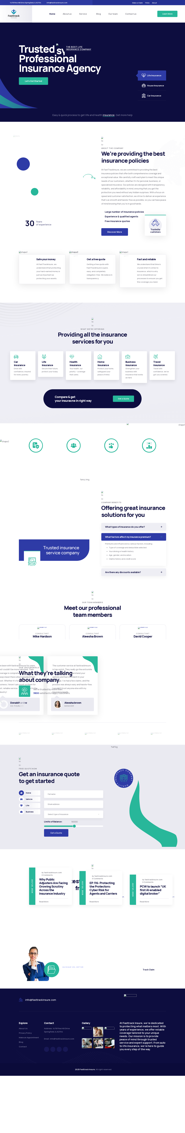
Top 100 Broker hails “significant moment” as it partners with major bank (57, 886)
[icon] (163, 3)
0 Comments (51, 875)
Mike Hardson (42, 636)
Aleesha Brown (92, 636)
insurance (109, 115)
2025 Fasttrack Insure (85, 1069)
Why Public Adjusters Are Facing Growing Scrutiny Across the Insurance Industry (158, 886)
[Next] (30, 704)
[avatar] (42, 628)
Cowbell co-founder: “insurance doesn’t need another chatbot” (108, 926)
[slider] (74, 826)
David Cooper (143, 636)
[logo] (14, 13)
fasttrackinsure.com (57, 872)
